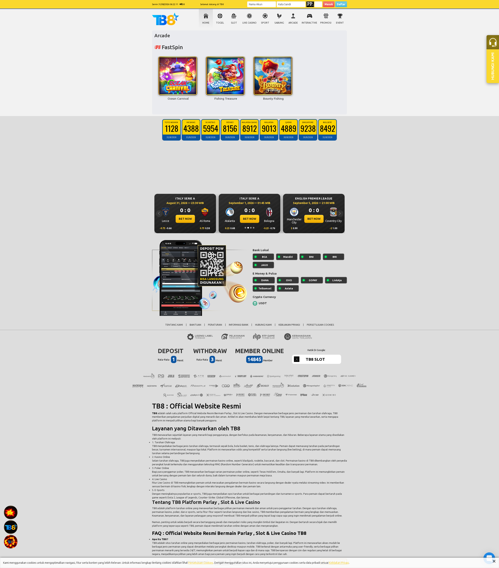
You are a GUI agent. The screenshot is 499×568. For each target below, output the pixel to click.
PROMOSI (325, 22)
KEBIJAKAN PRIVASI (289, 324)
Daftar (341, 4)
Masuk (329, 4)
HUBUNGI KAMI (263, 324)
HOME (205, 22)
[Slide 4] (253, 227)
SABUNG (279, 22)
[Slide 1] (245, 227)
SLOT (234, 22)
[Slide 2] (248, 227)
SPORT (265, 22)
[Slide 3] (251, 227)
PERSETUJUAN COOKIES (320, 324)
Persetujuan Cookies (200, 562)
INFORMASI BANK (238, 324)
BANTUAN (195, 324)
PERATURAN (215, 324)
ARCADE (293, 22)
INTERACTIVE (309, 22)
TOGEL (220, 22)
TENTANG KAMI (174, 324)
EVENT (340, 22)
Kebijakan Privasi (339, 562)
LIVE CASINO (249, 22)
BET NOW (185, 218)
